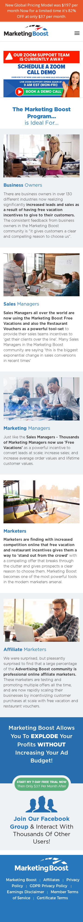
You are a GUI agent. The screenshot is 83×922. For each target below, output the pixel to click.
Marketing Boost (21, 880)
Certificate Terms (52, 898)
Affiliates (51, 880)
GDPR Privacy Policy (49, 886)
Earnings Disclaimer (25, 892)
